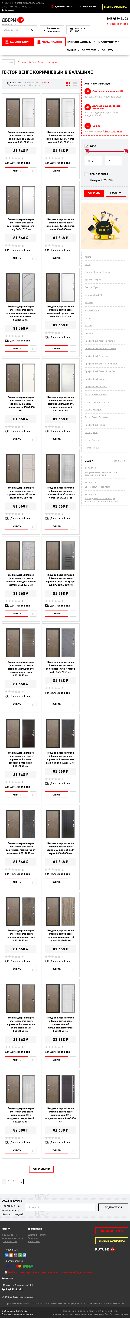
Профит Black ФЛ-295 (96, 386)
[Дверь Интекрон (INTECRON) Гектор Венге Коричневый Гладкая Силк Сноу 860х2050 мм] (20, 199)
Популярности (15, 85)
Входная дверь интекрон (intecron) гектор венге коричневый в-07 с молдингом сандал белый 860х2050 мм (20, 1115)
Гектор (88, 264)
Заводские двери (113, 131)
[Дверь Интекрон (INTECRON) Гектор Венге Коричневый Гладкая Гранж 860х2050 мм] (20, 910)
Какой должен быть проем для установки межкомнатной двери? (101, 499)
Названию (30, 82)
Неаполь (89, 333)
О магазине (7, 3)
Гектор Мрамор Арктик (96, 394)
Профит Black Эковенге (96, 379)
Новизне (33, 85)
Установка (33, 1238)
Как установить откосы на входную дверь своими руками (102, 473)
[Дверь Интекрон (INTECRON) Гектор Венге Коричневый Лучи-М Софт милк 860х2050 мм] (60, 287)
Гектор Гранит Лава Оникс (97, 417)
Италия (88, 325)
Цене (44, 82)
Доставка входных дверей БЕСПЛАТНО (106, 107)
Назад (10, 62)
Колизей (89, 302)
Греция (88, 318)
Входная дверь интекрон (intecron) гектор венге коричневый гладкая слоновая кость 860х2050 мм (21, 404)
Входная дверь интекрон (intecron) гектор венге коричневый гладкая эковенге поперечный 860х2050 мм (21, 759)
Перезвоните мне (119, 23)
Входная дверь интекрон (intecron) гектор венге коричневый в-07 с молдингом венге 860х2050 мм (60, 1115)
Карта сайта (34, 1241)
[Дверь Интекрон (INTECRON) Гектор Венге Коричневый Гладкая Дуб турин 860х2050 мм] (60, 910)
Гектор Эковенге (93, 440)
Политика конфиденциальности (17, 1314)
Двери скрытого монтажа (97, 486)
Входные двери (9, 1234)
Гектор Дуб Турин (93, 409)
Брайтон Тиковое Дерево (97, 272)
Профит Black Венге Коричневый (101, 363)
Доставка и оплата (25, 3)
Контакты (15, 6)
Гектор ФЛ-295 (92, 447)
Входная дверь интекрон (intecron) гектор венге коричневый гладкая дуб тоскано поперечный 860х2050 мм (21, 669)
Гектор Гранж (91, 432)
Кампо (88, 256)
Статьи (5, 6)
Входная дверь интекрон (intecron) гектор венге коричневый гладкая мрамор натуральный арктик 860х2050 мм (21, 313)
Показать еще (41, 1169)
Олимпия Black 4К (94, 294)
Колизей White (92, 310)
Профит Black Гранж (95, 424)
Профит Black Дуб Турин (97, 356)
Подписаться (113, 1207)
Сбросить (116, 193)
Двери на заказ (63, 6)
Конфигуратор (88, 6)
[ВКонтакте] (7, 1255)
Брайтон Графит (93, 279)
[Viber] (15, 1255)
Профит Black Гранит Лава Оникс (101, 371)
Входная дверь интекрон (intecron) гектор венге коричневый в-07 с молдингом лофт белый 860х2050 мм (60, 1024)
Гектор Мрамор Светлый (97, 402)
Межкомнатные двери (12, 1238)
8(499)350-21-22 (117, 18)
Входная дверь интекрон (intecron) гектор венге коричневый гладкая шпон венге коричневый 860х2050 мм (21, 1024)
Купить (17, 170)
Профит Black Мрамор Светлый (100, 348)
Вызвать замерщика (115, 6)
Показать (94, 193)
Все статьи (119, 460)
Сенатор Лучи (92, 287)
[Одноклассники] (11, 1255)
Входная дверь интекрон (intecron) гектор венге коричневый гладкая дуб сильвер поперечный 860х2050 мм (60, 404)
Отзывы (40, 3)
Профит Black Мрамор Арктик (100, 340)
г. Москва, (17, 1285)
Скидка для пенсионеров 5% (107, 91)
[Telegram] (24, 1255)
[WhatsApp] (20, 1255)
